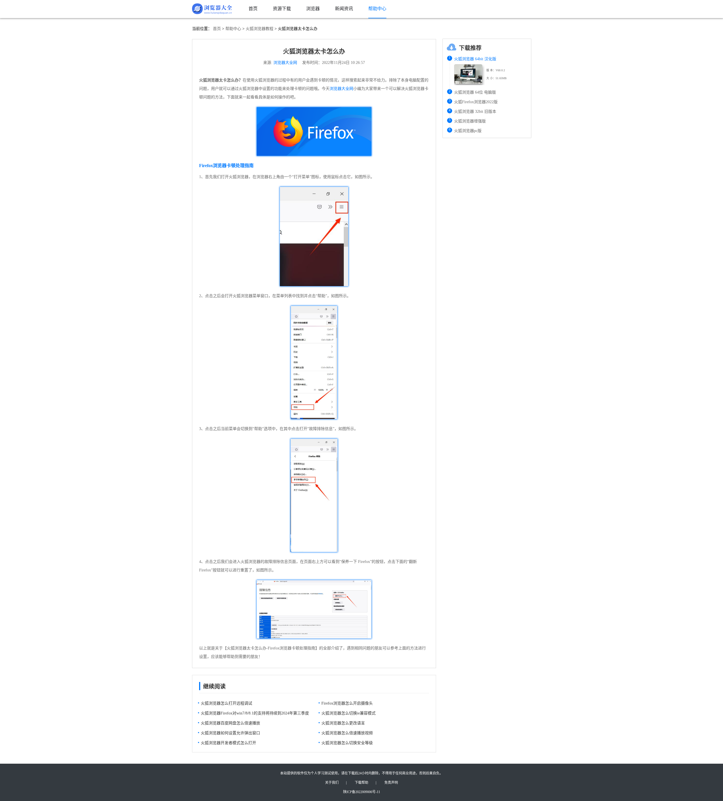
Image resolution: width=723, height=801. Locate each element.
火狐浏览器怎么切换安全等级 (347, 743)
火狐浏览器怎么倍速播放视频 (347, 733)
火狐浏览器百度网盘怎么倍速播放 (230, 723)
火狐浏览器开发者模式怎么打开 (228, 743)
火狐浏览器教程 (259, 29)
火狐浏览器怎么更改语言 (343, 723)
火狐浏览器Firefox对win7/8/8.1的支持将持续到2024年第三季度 (255, 713)
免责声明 (391, 783)
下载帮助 (361, 783)
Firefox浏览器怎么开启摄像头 (347, 703)
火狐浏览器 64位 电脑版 (475, 92)
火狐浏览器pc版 (468, 131)
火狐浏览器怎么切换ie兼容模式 (348, 713)
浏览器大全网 (285, 63)
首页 (217, 29)
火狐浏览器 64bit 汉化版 (475, 59)
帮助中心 (233, 29)
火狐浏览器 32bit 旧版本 (475, 111)
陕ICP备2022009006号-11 (361, 792)
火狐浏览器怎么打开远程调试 (226, 703)
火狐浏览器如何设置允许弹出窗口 (230, 733)
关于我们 (332, 783)
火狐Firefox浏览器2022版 (476, 102)
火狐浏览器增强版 (470, 121)
